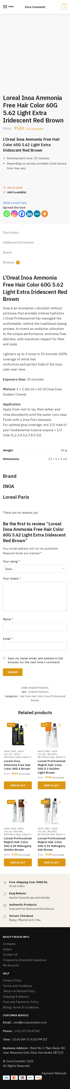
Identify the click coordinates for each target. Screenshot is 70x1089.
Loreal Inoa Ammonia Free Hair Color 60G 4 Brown (17, 764)
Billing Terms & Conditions (20, 1007)
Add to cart (17, 785)
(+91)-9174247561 (27, 1031)
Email (8, 639)
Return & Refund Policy (19, 991)
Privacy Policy (12, 980)
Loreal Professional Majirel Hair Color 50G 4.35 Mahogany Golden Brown (18, 844)
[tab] (35, 233)
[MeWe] (37, 213)
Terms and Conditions (17, 986)
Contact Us (10, 954)
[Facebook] (21, 213)
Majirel (52, 754)
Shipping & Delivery (16, 996)
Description (11, 232)
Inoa (46, 696)
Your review (12, 578)
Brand (7, 252)
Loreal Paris (19, 203)
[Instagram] (14, 213)
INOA (6, 203)
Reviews (10, 262)
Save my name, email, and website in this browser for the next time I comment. (35, 660)
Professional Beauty (18, 757)
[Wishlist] (26, 725)
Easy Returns (17, 893)
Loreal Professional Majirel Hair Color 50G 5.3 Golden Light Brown (52, 766)
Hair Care (25, 696)
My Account (11, 965)
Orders (7, 949)
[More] (44, 213)
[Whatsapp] (6, 213)
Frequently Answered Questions (24, 960)
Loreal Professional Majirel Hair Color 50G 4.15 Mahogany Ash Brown (52, 844)
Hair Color (37, 696)
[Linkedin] (29, 213)
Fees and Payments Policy (20, 1002)
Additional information (18, 242)
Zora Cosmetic (35, 6)
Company (9, 944)
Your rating (11, 561)
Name (8, 619)
